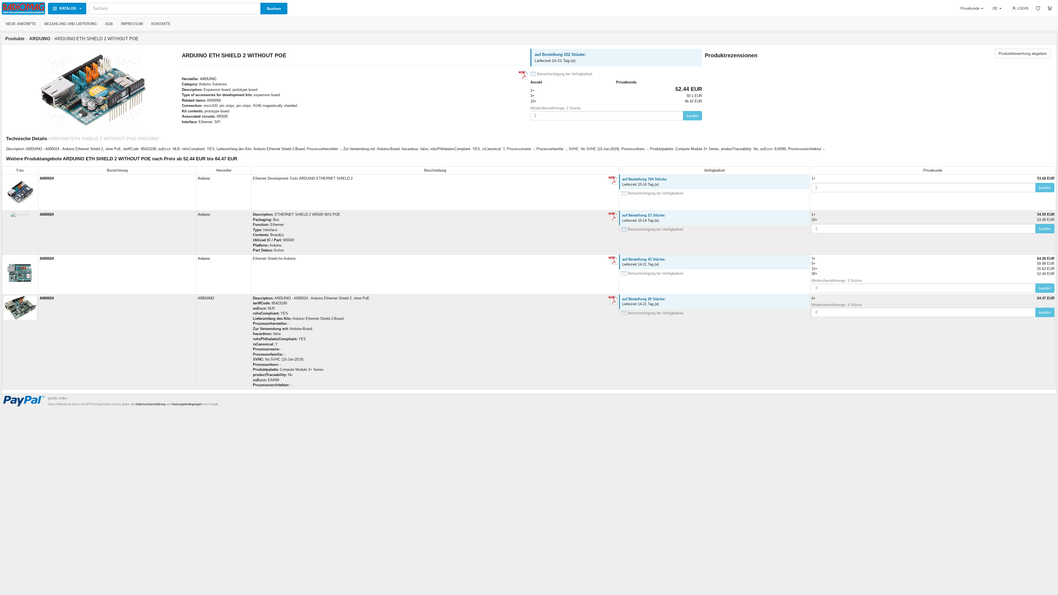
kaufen (692, 115)
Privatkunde (969, 8)
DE (995, 8)
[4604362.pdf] (613, 300)
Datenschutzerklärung (150, 404)
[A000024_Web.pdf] (613, 180)
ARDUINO (208, 79)
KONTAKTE (161, 24)
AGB (109, 24)
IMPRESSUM (132, 24)
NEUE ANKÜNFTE (21, 24)
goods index (57, 398)
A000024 (47, 178)
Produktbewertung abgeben (1022, 53)
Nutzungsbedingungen (187, 404)
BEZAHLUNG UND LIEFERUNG (70, 24)
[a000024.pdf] (523, 75)
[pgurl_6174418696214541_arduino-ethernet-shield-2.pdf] (613, 260)
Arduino (204, 178)
